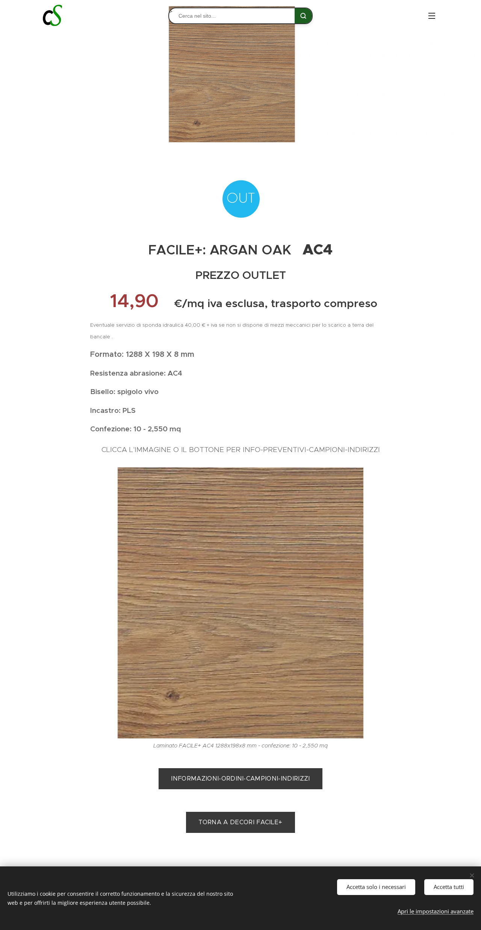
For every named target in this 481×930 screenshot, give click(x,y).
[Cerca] (303, 15)
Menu (434, 15)
